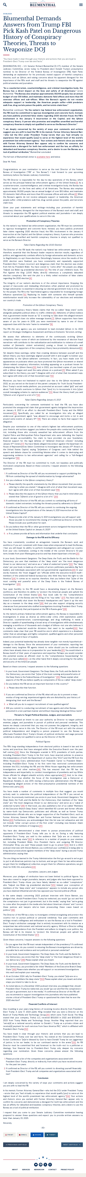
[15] (15, 413)
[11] (63, 370)
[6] (54, 313)
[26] (40, 595)
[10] (34, 367)
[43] (67, 845)
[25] (19, 584)
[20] (56, 496)
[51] (48, 1015)
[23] (74, 570)
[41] (40, 826)
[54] (68, 1096)
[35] (18, 761)
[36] (39, 769)
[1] (77, 183)
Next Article (70, 1145)
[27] (63, 597)
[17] (22, 444)
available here (43, 157)
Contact (52, 1169)
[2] (76, 194)
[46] (13, 910)
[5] (25, 294)
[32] (25, 659)
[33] (58, 677)
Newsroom (39, 1169)
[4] (30, 278)
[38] (22, 786)
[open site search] (5, 4)
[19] (58, 490)
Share (38, 1135)
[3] (46, 270)
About (15, 1169)
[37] (64, 775)
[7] (53, 318)
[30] (76, 628)
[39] (23, 806)
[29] (65, 609)
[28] (42, 603)
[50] (42, 979)
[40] (11, 820)
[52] (26, 1029)
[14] (38, 395)
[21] (77, 553)
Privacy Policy (67, 1169)
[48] (23, 960)
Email (24, 1135)
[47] (37, 935)
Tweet (52, 1135)
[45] (53, 885)
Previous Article (17, 1145)
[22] (71, 564)
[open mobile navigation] (81, 5)
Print (10, 1135)
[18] (18, 458)
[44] (34, 867)
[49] (14, 969)
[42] (30, 839)
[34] (17, 752)
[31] (63, 650)
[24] (14, 578)
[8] (51, 324)
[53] (74, 1042)
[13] (50, 392)
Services (26, 1169)
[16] (39, 419)
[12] (52, 376)
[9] (81, 348)
